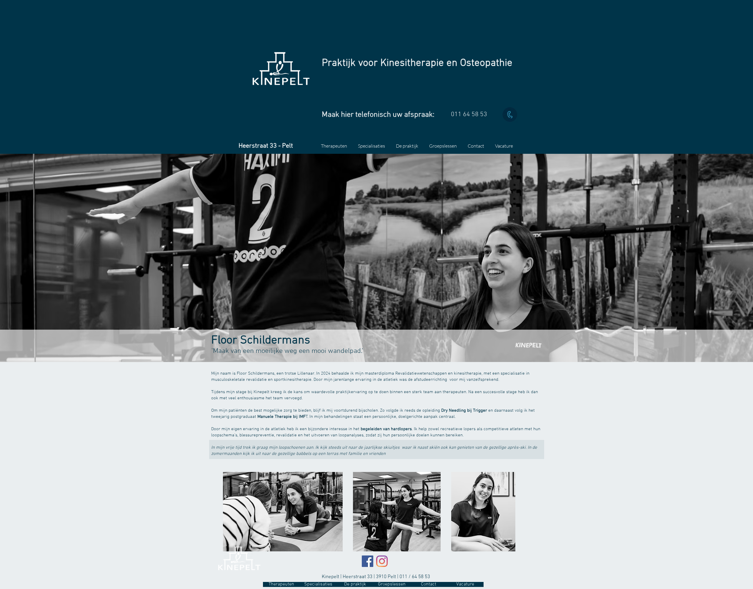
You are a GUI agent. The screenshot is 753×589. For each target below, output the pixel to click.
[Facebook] (367, 561)
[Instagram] (382, 561)
